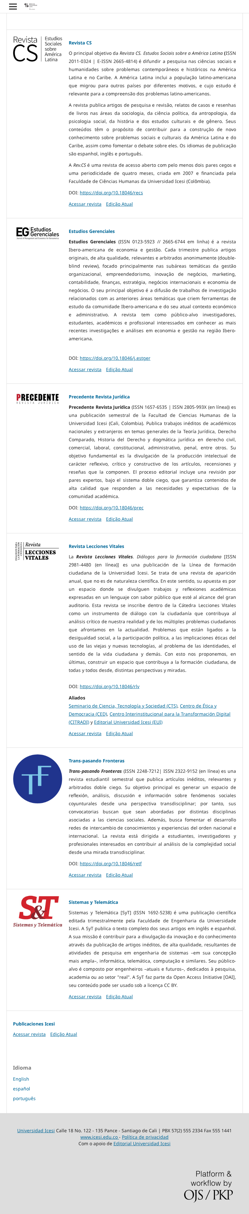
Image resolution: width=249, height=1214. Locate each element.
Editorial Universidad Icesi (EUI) (128, 722)
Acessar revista (85, 204)
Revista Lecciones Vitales (96, 546)
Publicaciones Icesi (34, 1024)
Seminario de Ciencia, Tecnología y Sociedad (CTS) (123, 706)
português (24, 1098)
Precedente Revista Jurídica (99, 397)
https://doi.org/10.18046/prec (112, 507)
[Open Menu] (12, 6)
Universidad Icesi (36, 1130)
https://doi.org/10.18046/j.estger (115, 358)
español (21, 1089)
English (21, 1079)
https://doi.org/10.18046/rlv (109, 686)
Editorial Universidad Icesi (142, 1143)
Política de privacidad (145, 1137)
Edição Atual (119, 204)
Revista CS (80, 43)
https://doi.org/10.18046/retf (111, 863)
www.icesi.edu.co (99, 1137)
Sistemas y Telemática (93, 902)
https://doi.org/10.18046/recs (111, 192)
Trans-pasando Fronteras (96, 761)
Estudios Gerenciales (92, 231)
